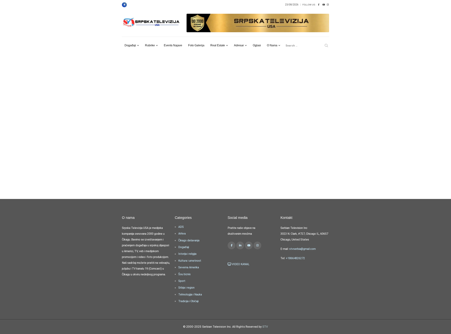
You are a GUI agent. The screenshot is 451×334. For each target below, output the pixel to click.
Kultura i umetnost (189, 260)
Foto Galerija (196, 45)
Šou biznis (184, 274)
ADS (181, 227)
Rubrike (150, 45)
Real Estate (217, 45)
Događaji (130, 45)
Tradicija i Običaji (188, 301)
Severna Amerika (188, 267)
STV (265, 326)
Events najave (173, 45)
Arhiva (182, 233)
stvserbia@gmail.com (302, 249)
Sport (181, 281)
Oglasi (257, 45)
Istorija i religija (187, 253)
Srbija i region (186, 287)
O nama (272, 45)
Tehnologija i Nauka (190, 294)
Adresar (239, 45)
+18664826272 (295, 258)
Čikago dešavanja (188, 240)
